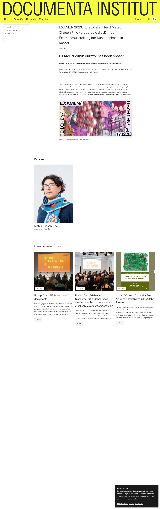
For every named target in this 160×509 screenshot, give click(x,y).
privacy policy (132, 499)
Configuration (122, 504)
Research (31, 19)
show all (58, 246)
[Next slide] (156, 271)
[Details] (53, 289)
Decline (131, 504)
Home (7, 19)
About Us (18, 19)
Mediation (44, 19)
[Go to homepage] (80, 9)
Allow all (139, 504)
